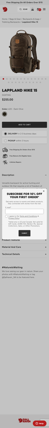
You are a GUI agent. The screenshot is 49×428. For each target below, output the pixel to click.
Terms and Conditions (28, 216)
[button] (44, 191)
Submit (24, 233)
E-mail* (8, 207)
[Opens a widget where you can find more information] (39, 424)
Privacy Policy (14, 218)
